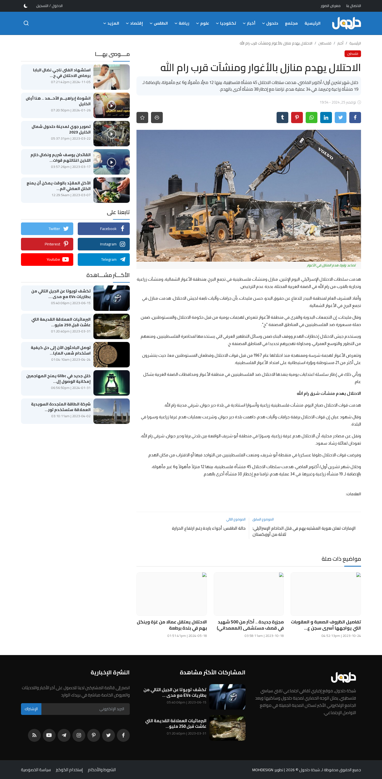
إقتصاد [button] (136, 23)
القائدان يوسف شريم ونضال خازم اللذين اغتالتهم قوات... (60, 157)
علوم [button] (204, 23)
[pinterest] (93, 735)
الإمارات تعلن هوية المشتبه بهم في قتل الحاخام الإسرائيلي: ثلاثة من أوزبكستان (304, 531)
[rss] (34, 735)
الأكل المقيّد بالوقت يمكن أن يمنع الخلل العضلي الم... (59, 185)
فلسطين (324, 43)
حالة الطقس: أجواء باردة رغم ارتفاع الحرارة (208, 528)
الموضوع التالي (236, 519)
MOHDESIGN (262, 769)
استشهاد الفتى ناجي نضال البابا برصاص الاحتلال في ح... (62, 72)
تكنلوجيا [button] (228, 23)
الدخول (57, 5)
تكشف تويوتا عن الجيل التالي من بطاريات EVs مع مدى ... (61, 293)
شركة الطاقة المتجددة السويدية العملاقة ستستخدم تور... (61, 406)
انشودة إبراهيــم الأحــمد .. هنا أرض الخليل (58, 101)
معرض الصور (331, 5)
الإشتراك (31, 708)
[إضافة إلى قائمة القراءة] (142, 117)
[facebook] (123, 735)
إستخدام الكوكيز (69, 770)
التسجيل (42, 5)
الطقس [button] (161, 23)
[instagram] (78, 735)
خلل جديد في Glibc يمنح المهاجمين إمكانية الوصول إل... (58, 378)
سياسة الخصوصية (36, 770)
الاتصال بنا (353, 5)
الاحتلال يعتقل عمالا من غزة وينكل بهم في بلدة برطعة (172, 625)
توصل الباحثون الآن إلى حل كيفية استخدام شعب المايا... (61, 350)
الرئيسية (312, 23)
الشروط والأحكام (102, 770)
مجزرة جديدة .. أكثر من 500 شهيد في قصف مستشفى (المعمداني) (250, 625)
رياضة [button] (184, 23)
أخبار (340, 43)
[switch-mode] (25, 6)
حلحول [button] (272, 23)
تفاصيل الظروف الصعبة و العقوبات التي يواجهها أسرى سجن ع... (326, 625)
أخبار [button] (251, 23)
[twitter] (108, 735)
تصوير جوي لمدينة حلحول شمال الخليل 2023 (61, 129)
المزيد (113, 23)
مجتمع (291, 23)
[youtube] (49, 735)
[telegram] (64, 735)
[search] (26, 23)
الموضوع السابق (263, 519)
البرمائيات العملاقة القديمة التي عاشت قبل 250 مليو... (61, 322)
